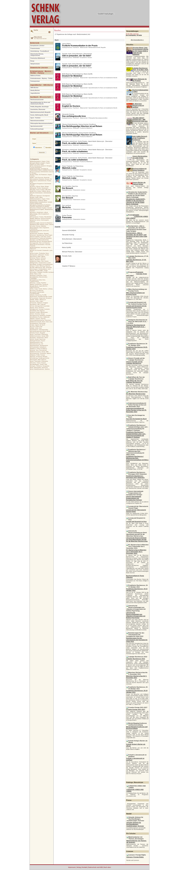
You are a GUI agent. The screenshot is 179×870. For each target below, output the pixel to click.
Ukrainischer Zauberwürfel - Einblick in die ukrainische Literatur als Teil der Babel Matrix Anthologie (136, 201)
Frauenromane (35, 48)
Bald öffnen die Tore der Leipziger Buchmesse (134, 381)
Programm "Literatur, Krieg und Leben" (136, 273)
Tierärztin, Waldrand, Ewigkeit (39, 302)
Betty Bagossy (66, 74)
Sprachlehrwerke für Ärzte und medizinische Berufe (40, 103)
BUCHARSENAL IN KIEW (134, 35)
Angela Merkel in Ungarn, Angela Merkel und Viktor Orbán (40, 163)
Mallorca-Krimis (35, 75)
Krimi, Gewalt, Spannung (38, 339)
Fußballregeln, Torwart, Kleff (39, 364)
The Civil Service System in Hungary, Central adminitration (41, 166)
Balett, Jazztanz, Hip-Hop (38, 318)
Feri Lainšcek (66, 205)
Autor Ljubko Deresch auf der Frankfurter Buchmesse (139, 138)
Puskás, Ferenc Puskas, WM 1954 (41, 189)
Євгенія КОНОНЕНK (69, 230)
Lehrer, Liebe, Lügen (37, 301)
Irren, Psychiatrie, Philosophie (39, 334)
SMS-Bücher (34, 87)
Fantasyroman (35, 81)
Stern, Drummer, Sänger (38, 314)
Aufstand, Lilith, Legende (38, 304)
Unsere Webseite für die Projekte (139, 80)
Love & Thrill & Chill (36, 326)
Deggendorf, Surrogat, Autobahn (40, 309)
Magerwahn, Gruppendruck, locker (41, 262)
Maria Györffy (88, 74)
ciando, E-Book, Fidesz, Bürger (40, 186)
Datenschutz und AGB (95, 867)
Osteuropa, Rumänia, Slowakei (40, 233)
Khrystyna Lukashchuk (69, 141)
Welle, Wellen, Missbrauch (38, 299)
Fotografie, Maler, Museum (38, 359)
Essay (32, 61)
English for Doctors (71, 106)
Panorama (67, 217)
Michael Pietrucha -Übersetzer (72, 252)
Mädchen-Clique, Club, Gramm (39, 261)
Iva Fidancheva (78, 166)
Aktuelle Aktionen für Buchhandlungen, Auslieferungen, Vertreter (135, 824)
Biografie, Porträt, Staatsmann (39, 188)
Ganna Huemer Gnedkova (87, 124)
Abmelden (48, 147)
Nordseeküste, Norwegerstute (39, 345)
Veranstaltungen (132, 31)
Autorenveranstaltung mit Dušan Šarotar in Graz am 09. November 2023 (136, 410)
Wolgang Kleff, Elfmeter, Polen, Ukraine (42, 224)
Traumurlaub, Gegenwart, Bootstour (41, 298)
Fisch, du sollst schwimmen (75, 143)
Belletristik (34, 43)
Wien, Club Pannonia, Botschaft (40, 177)
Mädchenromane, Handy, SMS (39, 336)
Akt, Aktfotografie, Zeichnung (39, 367)
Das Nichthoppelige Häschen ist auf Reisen (82, 126)
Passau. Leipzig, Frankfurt (38, 282)
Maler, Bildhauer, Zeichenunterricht (41, 218)
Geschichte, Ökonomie (37, 109)
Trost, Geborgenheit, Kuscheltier (40, 306)
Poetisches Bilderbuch (37, 58)
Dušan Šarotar (67, 215)
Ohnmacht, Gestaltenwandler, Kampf (41, 296)
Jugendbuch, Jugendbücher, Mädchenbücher (38, 286)
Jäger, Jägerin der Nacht (38, 325)
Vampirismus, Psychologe (38, 323)
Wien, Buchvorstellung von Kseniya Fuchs (135, 293)
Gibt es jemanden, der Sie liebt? (76, 56)
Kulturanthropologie (37, 129)
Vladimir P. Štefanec (68, 266)
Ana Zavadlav (66, 186)
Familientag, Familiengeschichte (40, 358)
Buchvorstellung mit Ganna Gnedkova (139, 169)
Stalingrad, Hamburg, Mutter (39, 200)
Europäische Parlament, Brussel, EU (41, 179)
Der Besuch (67, 188)
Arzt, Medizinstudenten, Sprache (40, 369)
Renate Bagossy (77, 74)
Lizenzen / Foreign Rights (135, 857)
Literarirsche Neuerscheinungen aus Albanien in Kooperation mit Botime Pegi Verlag (135, 615)
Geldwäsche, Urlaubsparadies (39, 329)
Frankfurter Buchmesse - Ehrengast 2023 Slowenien (135, 476)
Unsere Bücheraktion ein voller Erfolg (139, 157)
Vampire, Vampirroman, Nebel (39, 337)
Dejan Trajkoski (67, 166)
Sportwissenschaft (36, 126)
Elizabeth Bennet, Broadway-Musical (41, 241)
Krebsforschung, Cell (37, 344)
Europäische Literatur (37, 45)
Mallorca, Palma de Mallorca (39, 348)
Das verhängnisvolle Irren (74, 116)
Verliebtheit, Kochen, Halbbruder (40, 317)
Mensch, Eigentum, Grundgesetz (40, 195)
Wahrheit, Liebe (69, 168)
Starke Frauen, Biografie (38, 332)
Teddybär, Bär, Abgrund (37, 310)
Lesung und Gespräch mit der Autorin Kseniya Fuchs (136, 306)
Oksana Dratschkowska (70, 124)
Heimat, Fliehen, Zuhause (38, 258)
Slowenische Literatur (39, 67)
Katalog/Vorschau (67, 47)
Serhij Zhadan (82, 141)
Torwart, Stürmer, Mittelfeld (38, 226)
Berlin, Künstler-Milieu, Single (39, 270)
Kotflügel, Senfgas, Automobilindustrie (42, 264)
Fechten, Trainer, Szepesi (38, 362)
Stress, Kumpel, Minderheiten (39, 312)
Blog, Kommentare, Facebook (39, 284)
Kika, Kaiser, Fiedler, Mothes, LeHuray (42, 289)
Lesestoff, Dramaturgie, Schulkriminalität (37, 292)
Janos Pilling (66, 44)
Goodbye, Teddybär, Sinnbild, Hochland (42, 272)
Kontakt (84, 867)
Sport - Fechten (35, 118)
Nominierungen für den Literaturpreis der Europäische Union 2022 (136, 639)
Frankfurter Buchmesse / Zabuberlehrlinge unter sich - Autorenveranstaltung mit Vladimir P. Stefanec (136, 434)
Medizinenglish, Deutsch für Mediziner (41, 223)
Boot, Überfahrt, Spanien (38, 259)
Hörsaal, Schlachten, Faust (39, 275)
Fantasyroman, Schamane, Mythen (41, 353)
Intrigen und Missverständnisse (40, 239)
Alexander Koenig (68, 114)
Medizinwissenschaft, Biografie (40, 112)
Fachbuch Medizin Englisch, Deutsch (41, 208)
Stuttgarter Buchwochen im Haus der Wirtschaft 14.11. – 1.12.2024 (136, 326)
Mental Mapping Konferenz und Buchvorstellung (136, 727)
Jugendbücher (35, 93)
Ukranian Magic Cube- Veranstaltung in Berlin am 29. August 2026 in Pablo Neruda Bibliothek (140, 51)
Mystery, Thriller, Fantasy (38, 355)
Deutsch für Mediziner (72, 76)
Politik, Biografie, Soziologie (39, 106)
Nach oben (107, 867)
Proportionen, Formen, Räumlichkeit (41, 217)
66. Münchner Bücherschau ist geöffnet (138, 105)
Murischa (66, 207)
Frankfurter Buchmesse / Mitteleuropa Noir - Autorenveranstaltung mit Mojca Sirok (137, 459)
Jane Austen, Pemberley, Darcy (40, 253)
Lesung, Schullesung (37, 290)
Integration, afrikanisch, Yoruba (40, 255)
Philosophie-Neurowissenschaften (98, 118)
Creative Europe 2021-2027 (135, 709)
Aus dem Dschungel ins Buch (136, 419)
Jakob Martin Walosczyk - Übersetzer (100, 141)
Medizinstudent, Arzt (37, 342)
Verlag (79, 867)
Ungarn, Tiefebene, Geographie (40, 366)
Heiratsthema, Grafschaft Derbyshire (41, 238)
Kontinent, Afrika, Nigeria (38, 256)
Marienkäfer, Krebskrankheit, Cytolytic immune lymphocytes (41, 202)
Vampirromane (35, 63)
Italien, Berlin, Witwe (37, 197)
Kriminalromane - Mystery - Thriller (41, 78)
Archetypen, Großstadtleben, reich (41, 269)
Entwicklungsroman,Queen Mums (40, 331)
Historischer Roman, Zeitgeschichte (37, 54)
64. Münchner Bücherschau (135, 394)
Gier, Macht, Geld (36, 273)
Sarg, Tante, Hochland (37, 307)
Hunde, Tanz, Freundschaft (39, 350)
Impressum (71, 867)
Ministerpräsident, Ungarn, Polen (40, 161)
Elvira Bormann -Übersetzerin (82, 54)
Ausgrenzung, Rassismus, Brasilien (41, 315)
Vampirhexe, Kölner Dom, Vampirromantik (38, 280)
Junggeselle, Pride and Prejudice (40, 243)
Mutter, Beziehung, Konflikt (38, 295)
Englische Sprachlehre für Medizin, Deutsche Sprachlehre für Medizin (40, 205)
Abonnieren (38, 147)
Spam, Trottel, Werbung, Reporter (40, 266)
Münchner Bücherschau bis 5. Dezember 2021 (136, 677)
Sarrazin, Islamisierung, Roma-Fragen (41, 235)
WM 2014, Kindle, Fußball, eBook (40, 191)
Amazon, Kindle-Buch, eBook (39, 212)
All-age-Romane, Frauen (38, 340)
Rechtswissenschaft (36, 99)
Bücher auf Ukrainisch (39, 133)
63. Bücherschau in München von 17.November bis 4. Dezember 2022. (136, 551)
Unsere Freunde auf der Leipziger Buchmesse (134, 362)
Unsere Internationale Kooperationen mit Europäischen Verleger (134, 498)
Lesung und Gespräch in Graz (136, 521)
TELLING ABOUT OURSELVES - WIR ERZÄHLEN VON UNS (140, 119)
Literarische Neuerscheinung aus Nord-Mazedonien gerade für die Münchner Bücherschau (137, 539)
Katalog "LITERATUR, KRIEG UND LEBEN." (137, 216)
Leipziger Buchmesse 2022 (135, 659)
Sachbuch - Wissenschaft (40, 97)
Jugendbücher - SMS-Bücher (41, 85)
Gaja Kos (75, 186)
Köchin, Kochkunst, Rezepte (39, 356)
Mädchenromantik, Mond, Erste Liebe (41, 321)
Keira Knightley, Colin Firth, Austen (41, 236)
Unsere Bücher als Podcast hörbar (139, 183)
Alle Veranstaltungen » (137, 40)
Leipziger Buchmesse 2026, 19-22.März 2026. (140, 69)
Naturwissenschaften (37, 120)
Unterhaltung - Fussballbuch (39, 51)
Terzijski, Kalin (67, 54)
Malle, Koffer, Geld (36, 328)
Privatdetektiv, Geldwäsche (38, 347)
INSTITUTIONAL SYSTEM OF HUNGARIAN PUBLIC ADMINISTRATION (41, 169)
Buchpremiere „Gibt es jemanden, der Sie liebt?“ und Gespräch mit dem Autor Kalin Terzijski (136, 235)
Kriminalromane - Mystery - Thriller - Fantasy (41, 72)
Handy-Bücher (35, 90)
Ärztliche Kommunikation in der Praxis (80, 46)
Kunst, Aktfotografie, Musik (39, 115)
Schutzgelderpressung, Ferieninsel (41, 320)
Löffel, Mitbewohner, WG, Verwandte (41, 267)
